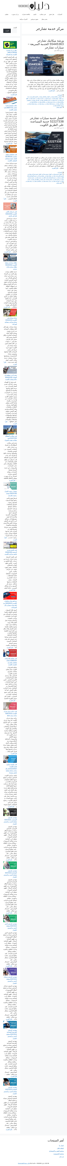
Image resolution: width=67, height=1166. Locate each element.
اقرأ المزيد (52, 90)
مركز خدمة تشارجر (51, 102)
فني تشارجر (42, 179)
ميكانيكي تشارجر (60, 103)
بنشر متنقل (44, 19)
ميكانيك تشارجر (42, 102)
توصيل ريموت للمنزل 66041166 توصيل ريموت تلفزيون (10, 493)
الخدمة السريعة (34, 96)
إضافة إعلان (60, 1148)
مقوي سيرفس (34, 19)
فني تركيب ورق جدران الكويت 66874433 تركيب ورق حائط (10, 713)
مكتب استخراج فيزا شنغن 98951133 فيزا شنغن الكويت (10, 107)
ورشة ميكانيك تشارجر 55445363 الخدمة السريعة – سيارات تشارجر (46, 44)
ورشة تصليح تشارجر (32, 103)
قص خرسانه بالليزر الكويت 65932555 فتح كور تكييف (11, 214)
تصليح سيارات (40, 176)
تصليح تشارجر (54, 98)
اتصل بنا (61, 1145)
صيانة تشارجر (32, 98)
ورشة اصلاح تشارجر (50, 103)
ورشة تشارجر (41, 103)
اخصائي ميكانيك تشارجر (56, 96)
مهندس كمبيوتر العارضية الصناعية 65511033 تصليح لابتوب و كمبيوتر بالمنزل (11, 1034)
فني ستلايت (43, 14)
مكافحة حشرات (26, 14)
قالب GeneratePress (24, 1163)
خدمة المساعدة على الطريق (49, 177)
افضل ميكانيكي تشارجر (44, 96)
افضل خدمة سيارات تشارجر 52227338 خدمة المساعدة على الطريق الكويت (47, 121)
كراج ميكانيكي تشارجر (45, 100)
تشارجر (54, 176)
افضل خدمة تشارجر (57, 174)
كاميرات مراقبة (23, 19)
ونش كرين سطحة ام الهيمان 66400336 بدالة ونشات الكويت (11, 377)
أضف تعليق (59, 107)
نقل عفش (51, 14)
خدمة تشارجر (47, 98)
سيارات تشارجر (40, 98)
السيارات (59, 14)
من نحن (61, 1156)
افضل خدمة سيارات (47, 174)
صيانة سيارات (49, 179)
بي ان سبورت (15, 14)
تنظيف (6, 14)
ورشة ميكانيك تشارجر (58, 105)
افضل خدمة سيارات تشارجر (34, 174)
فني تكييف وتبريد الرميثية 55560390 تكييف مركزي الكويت (11, 552)
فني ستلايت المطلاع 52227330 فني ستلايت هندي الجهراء (11, 438)
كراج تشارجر (54, 100)
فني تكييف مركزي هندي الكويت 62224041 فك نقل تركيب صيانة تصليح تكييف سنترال (11, 769)
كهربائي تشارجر (35, 100)
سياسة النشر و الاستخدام (56, 1151)
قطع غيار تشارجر (35, 179)
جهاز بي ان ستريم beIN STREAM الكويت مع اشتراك (11, 52)
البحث (15, 27)
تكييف (34, 14)
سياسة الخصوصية (59, 1154)
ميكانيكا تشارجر (33, 102)
